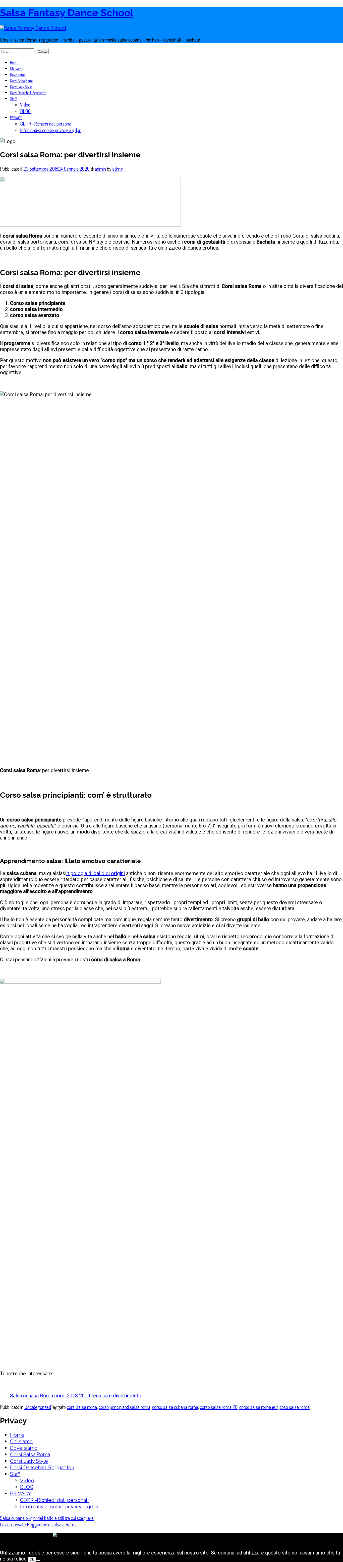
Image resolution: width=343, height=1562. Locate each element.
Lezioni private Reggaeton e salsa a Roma (38, 1524)
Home (14, 62)
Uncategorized (37, 1407)
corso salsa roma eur (258, 1407)
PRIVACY (16, 118)
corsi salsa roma (82, 1407)
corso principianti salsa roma (124, 1407)
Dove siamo (18, 74)
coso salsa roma (294, 1407)
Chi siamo (16, 68)
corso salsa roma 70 (219, 1407)
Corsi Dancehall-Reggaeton (28, 92)
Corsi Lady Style (21, 86)
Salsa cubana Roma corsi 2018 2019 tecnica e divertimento (75, 1396)
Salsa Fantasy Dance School (66, 13)
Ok (32, 1559)
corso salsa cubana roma (175, 1407)
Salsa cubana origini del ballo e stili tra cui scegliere (47, 1518)
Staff (13, 98)
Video (25, 104)
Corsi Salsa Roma (21, 80)
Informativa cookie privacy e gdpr (50, 130)
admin (100, 168)
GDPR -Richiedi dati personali (46, 123)
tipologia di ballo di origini (95, 873)
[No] (38, 1560)
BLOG (25, 111)
